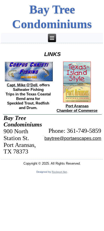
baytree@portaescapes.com (72, 138)
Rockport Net (59, 171)
